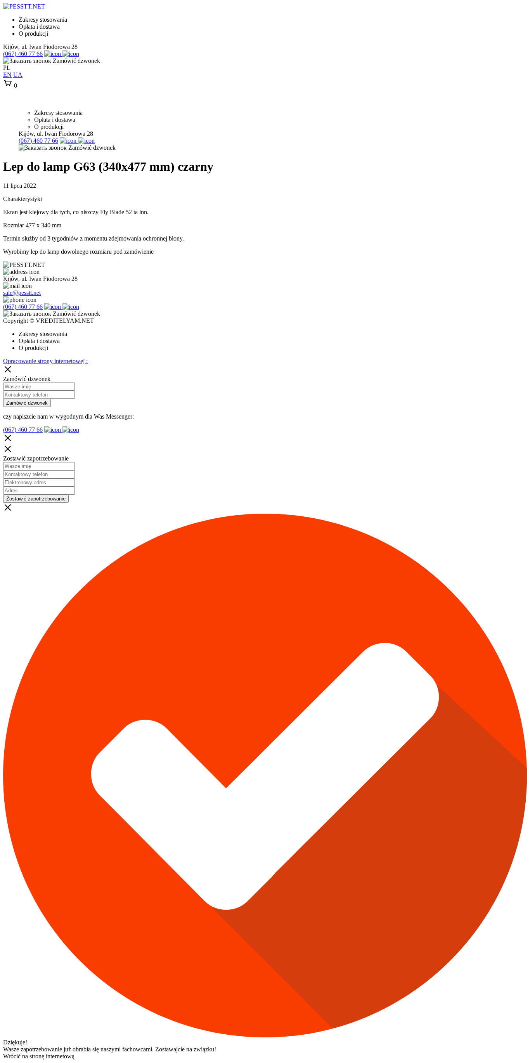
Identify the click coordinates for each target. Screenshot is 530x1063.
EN (7, 74)
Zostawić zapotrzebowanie (36, 499)
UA (18, 74)
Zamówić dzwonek (27, 403)
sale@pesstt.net (22, 292)
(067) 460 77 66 (23, 53)
